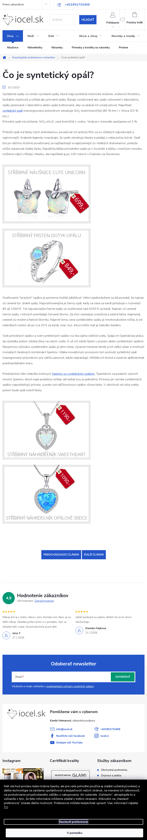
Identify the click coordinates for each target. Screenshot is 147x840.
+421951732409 (110, 729)
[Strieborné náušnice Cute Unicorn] (46, 194)
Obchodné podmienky (114, 770)
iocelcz (104, 736)
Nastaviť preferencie (73, 822)
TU (6, 807)
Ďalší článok (94, 554)
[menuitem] (12, 36)
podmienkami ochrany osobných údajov (70, 686)
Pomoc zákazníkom (13, 4)
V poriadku (74, 833)
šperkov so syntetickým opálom (73, 374)
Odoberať (122, 677)
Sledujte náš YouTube (69, 742)
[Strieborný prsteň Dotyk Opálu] (46, 258)
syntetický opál (12, 111)
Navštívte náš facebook (70, 736)
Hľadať (88, 20)
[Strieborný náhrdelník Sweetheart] (46, 430)
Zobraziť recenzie (44, 601)
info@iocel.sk (64, 729)
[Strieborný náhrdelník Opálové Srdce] (46, 494)
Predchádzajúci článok (61, 554)
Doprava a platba (111, 775)
